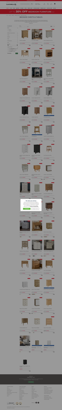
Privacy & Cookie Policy (34, 206)
